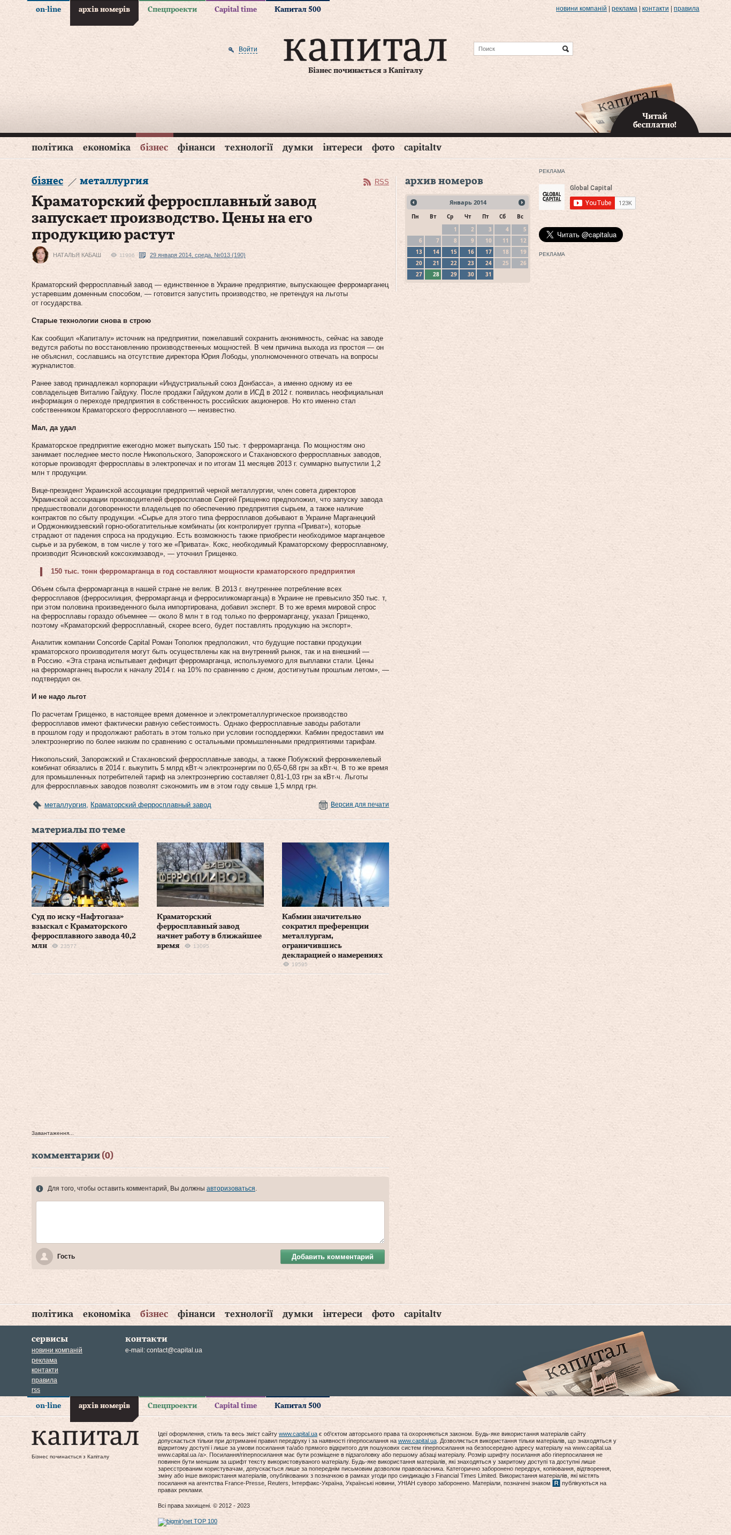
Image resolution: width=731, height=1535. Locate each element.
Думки (298, 147)
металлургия (65, 805)
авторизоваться (231, 1188)
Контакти (655, 8)
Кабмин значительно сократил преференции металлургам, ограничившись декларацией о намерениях (332, 936)
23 (471, 263)
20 (419, 263)
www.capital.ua (298, 1434)
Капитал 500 (298, 9)
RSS (382, 182)
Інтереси (342, 147)
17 (488, 251)
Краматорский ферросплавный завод (150, 805)
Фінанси (196, 147)
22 (454, 263)
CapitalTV (422, 147)
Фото (383, 147)
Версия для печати (360, 804)
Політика (52, 147)
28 (436, 274)
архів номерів (104, 9)
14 (436, 251)
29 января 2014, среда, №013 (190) (198, 255)
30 (471, 274)
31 (488, 274)
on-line (48, 9)
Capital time (236, 9)
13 (419, 251)
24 (488, 263)
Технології (249, 147)
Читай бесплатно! (654, 121)
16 (471, 251)
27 (419, 274)
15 (454, 251)
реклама (624, 8)
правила (686, 8)
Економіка (107, 147)
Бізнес (154, 147)
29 (454, 274)
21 (436, 263)
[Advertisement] (210, 1055)
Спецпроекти (172, 9)
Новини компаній (581, 8)
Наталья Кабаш (77, 255)
